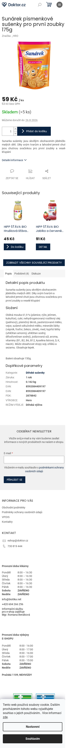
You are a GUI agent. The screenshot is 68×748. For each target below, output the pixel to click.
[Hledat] (39, 4)
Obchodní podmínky (13, 507)
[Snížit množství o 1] (15, 133)
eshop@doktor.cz (18, 540)
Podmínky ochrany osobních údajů (22, 512)
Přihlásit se (14, 480)
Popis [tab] (8, 273)
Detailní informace (12, 160)
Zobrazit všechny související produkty (34, 263)
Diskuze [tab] (36, 273)
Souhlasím (33, 738)
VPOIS (5, 517)
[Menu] (59, 4)
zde (5, 717)
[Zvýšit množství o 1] (15, 129)
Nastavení (32, 726)
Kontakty (7, 521)
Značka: (10, 35)
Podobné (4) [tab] (21, 273)
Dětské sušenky (35, 372)
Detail (43, 247)
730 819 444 (15, 546)
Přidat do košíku (36, 131)
